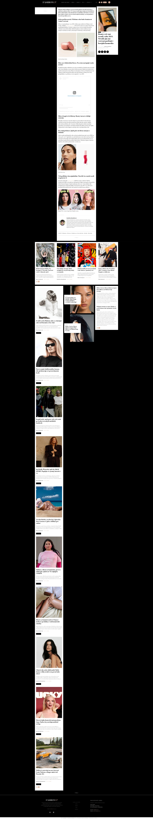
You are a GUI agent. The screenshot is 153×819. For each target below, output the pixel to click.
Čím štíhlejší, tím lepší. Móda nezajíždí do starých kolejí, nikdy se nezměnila (65, 270)
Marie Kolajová (39, 279)
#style (85, 233)
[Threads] (101, 2)
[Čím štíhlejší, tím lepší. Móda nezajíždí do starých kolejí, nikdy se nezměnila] (66, 255)
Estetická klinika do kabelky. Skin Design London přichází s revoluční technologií (70, 300)
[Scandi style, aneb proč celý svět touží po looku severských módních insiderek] (49, 401)
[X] (102, 52)
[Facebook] (99, 52)
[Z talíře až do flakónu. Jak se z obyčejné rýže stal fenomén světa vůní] (49, 303)
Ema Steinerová (39, 380)
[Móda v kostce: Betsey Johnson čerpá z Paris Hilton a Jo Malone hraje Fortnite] (82, 328)
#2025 (60, 233)
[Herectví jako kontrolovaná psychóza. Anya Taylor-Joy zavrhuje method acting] (49, 702)
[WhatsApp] (105, 52)
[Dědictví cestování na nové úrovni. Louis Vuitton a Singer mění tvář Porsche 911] (49, 752)
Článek (38, 433)
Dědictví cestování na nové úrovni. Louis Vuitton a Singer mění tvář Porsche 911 (47, 772)
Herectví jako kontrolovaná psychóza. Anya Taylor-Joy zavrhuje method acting (48, 722)
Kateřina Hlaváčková (71, 218)
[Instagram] (99, 2)
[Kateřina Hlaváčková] (62, 222)
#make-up (74, 233)
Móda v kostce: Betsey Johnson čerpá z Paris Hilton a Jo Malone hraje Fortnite (71, 328)
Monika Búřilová (39, 731)
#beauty (64, 233)
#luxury (69, 233)
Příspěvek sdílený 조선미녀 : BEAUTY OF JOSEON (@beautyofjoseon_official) (80, 111)
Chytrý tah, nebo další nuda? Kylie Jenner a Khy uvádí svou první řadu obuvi (48, 672)
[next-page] (39, 281)
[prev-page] (37, 281)
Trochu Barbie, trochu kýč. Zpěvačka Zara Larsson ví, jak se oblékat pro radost (48, 521)
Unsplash (103, 32)
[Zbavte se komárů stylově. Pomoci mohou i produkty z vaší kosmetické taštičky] (49, 602)
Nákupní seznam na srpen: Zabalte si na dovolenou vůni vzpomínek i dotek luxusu (106, 308)
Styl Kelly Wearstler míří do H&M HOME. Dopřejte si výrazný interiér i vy (48, 471)
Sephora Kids (71, 180)
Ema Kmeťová (101, 279)
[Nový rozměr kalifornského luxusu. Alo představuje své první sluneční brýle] (49, 351)
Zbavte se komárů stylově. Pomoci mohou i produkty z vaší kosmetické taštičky (48, 621)
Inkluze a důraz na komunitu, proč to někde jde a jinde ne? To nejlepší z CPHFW (48, 571)
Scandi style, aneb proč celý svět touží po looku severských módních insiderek (48, 421)
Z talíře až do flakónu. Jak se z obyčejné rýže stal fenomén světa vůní (49, 322)
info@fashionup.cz (53, 808)
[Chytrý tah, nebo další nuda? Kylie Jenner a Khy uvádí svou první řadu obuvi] (49, 652)
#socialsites (80, 233)
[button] (96, 2)
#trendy (90, 233)
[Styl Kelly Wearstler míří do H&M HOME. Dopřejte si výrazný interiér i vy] (49, 451)
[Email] (107, 52)
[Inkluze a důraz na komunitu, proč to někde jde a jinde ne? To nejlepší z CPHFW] (49, 552)
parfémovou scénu (70, 25)
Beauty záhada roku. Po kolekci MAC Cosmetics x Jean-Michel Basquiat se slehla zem (106, 270)
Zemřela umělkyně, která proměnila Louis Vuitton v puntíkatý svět (87, 269)
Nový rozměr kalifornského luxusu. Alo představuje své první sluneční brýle (47, 371)
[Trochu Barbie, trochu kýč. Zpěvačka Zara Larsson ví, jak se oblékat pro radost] (49, 501)
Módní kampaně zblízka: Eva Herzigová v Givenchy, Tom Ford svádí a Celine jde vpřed (44, 270)
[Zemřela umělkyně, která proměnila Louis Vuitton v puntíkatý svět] (87, 255)
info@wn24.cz (96, 809)
